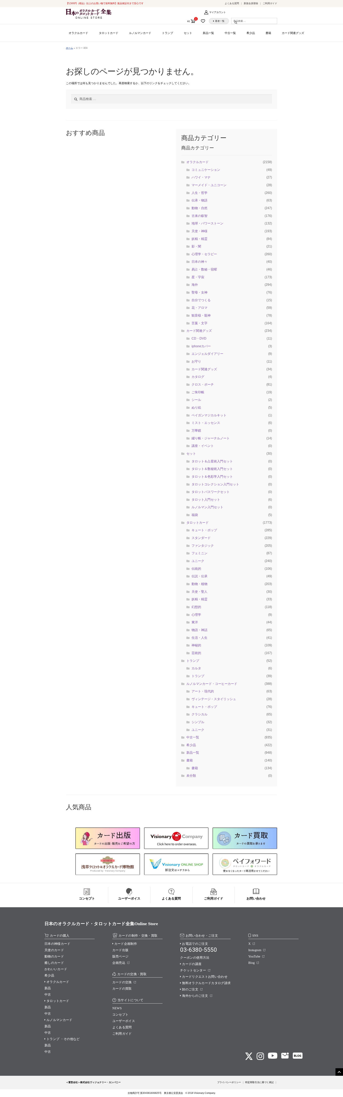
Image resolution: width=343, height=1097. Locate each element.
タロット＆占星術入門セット (212, 461)
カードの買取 (122, 988)
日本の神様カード (57, 943)
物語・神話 (199, 630)
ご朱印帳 (198, 392)
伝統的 (196, 568)
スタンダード (201, 538)
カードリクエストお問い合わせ (204, 976)
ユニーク (198, 561)
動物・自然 (199, 208)
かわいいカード (55, 969)
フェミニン (199, 553)
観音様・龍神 (201, 315)
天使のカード (54, 950)
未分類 (191, 775)
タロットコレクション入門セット (215, 484)
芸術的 (196, 653)
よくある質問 (232, 3)
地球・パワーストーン (207, 223)
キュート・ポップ (204, 530)
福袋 (195, 515)
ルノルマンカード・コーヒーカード (211, 683)
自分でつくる (201, 300)
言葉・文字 (199, 323)
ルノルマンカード (140, 33)
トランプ (167, 33)
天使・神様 (199, 231)
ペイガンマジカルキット (209, 415)
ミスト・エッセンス (206, 422)
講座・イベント (203, 445)
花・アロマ (199, 307)
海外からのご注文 (195, 995)
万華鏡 (196, 430)
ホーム (69, 48)
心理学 (196, 614)
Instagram (254, 950)
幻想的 (196, 607)
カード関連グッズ (293, 33)
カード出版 (120, 950)
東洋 (195, 622)
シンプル (198, 722)
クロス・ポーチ (203, 384)
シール (196, 399)
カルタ (196, 668)
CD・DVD (199, 338)
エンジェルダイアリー (207, 353)
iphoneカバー (201, 346)
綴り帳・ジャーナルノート (211, 438)
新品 (47, 988)
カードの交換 (122, 982)
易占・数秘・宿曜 (204, 269)
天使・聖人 (199, 591)
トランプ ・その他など (63, 1039)
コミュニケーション (206, 169)
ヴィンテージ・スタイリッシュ (214, 699)
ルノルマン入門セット (207, 507)
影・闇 (196, 246)
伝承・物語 (199, 200)
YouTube (254, 956)
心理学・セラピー (204, 254)
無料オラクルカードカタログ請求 (206, 983)
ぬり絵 (196, 407)
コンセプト (120, 1014)
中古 (47, 994)
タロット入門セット (206, 499)
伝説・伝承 (199, 576)
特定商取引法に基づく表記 (259, 1082)
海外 (195, 284)
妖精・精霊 (199, 239)
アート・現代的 (203, 691)
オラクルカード (78, 33)
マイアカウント (217, 12)
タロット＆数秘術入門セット (212, 469)
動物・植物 (199, 584)
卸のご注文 (190, 989)
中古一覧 (230, 33)
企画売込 (118, 962)
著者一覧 (219, 21)
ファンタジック (203, 545)
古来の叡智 (199, 215)
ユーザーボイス (123, 1021)
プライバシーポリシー (229, 1082)
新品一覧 (208, 33)
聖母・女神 (199, 292)
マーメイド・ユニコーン (209, 185)
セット (188, 33)
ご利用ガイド (270, 3)
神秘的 (196, 645)
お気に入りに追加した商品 (204, 21)
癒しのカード (54, 962)
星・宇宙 (198, 277)
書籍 (268, 33)
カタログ (198, 376)
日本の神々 (199, 261)
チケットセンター (193, 970)
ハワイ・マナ (201, 177)
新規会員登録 (251, 3)
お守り (196, 361)
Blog (251, 962)
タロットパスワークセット (211, 492)
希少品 (251, 33)
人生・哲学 (199, 192)
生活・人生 (199, 637)
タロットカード (108, 33)
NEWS (117, 1008)
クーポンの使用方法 (194, 957)
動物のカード (54, 956)
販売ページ (120, 956)
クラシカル (199, 714)
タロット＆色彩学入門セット (212, 476)
